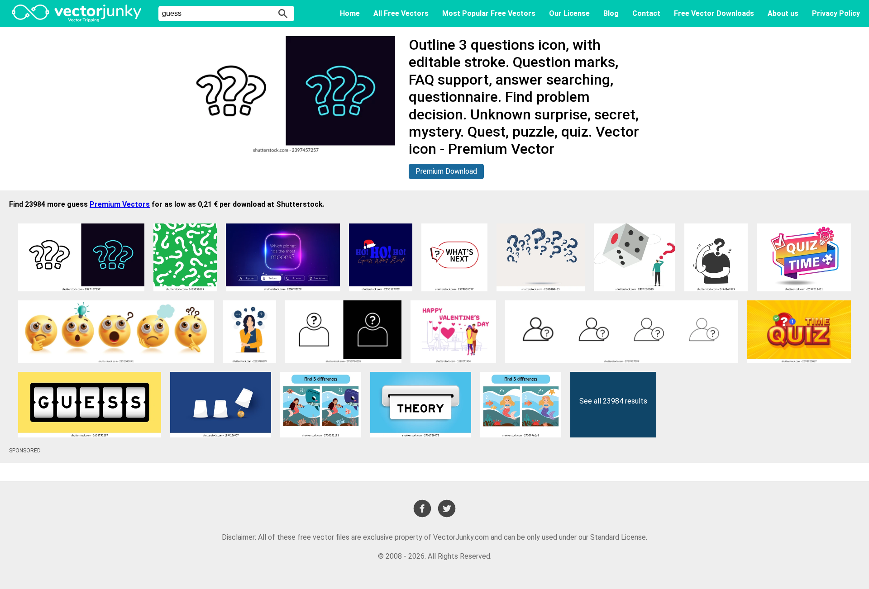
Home (350, 13)
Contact (646, 13)
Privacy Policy (836, 13)
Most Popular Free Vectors (488, 13)
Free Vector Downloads (714, 13)
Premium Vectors (120, 204)
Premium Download (446, 171)
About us (783, 13)
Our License (569, 13)
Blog (611, 13)
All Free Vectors (401, 13)
